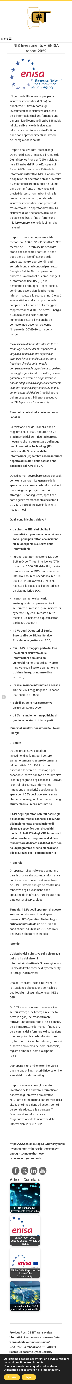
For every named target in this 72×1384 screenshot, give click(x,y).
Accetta (12, 1377)
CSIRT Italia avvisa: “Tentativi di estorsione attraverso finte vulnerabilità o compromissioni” (34, 1337)
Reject (29, 1377)
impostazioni (51, 1370)
